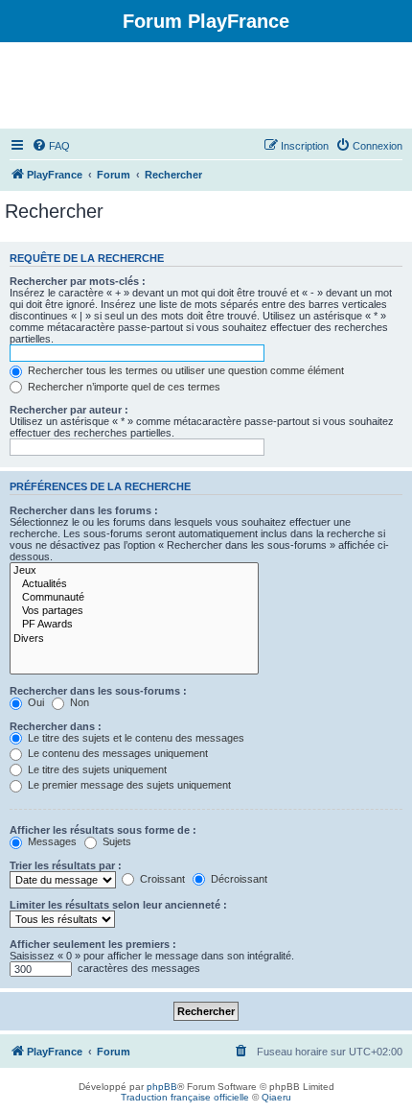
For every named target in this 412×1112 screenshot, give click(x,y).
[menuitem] (51, 145)
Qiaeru (276, 1097)
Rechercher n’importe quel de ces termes (122, 386)
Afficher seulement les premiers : (93, 944)
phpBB (162, 1086)
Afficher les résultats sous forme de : (103, 830)
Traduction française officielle (185, 1097)
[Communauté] (134, 597)
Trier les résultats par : (66, 865)
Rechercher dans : (56, 726)
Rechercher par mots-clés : (78, 281)
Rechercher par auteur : (69, 409)
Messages (51, 841)
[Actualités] (134, 584)
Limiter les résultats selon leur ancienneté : (118, 905)
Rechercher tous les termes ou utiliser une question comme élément (184, 370)
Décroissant (237, 879)
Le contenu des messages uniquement (116, 753)
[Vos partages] (134, 611)
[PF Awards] (134, 624)
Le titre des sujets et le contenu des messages (134, 738)
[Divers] (134, 639)
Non (78, 702)
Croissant (161, 879)
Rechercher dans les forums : (84, 510)
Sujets (115, 841)
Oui (34, 702)
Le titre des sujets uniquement (96, 769)
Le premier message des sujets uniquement (128, 785)
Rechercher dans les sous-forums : (98, 691)
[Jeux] (134, 571)
